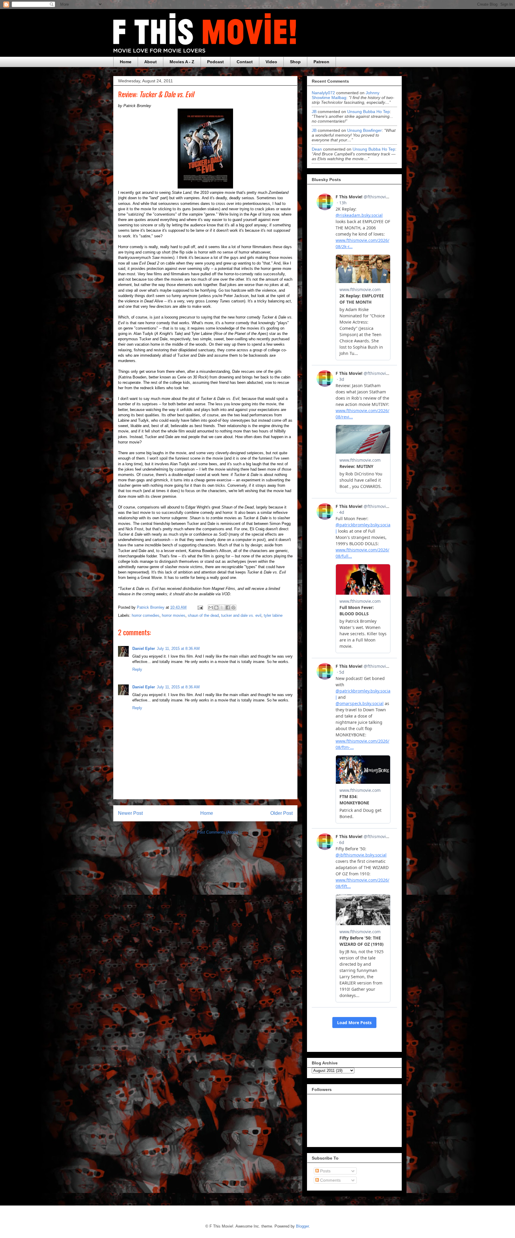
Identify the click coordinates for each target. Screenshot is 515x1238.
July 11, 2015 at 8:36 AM (178, 648)
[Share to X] (222, 608)
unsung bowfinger (364, 130)
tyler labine (273, 615)
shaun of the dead (203, 615)
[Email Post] (200, 607)
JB (314, 111)
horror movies (173, 615)
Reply (137, 669)
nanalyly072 (323, 92)
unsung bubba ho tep (368, 111)
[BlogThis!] (216, 608)
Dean (317, 149)
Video (271, 61)
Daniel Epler (143, 648)
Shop (295, 61)
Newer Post (130, 813)
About (150, 61)
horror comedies (145, 615)
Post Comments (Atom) (217, 832)
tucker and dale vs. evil (241, 615)
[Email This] (211, 608)
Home (125, 61)
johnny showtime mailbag (345, 95)
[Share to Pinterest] (233, 608)
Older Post (281, 813)
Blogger (302, 1226)
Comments (330, 1180)
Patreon (321, 61)
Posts (325, 1171)
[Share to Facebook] (228, 608)
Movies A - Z (182, 61)
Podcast (215, 61)
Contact (245, 61)
